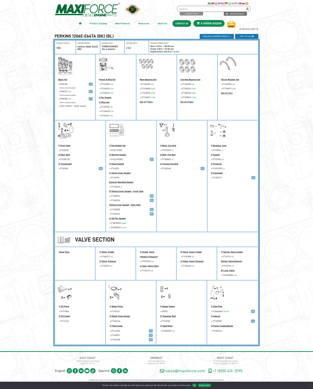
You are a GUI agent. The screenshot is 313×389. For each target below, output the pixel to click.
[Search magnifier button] (248, 9)
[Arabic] (209, 3)
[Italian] (233, 3)
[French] (223, 3)
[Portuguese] (240, 3)
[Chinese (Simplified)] (212, 3)
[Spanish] (247, 3)
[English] (219, 3)
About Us (162, 23)
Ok (194, 385)
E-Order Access (211, 23)
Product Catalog (98, 23)
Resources (143, 23)
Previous (245, 29)
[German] (226, 3)
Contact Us (181, 23)
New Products (122, 23)
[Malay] (236, 3)
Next (253, 29)
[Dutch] (216, 3)
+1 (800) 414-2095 (227, 371)
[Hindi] (229, 3)
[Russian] (243, 3)
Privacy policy (185, 385)
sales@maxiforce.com (184, 371)
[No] (310, 385)
